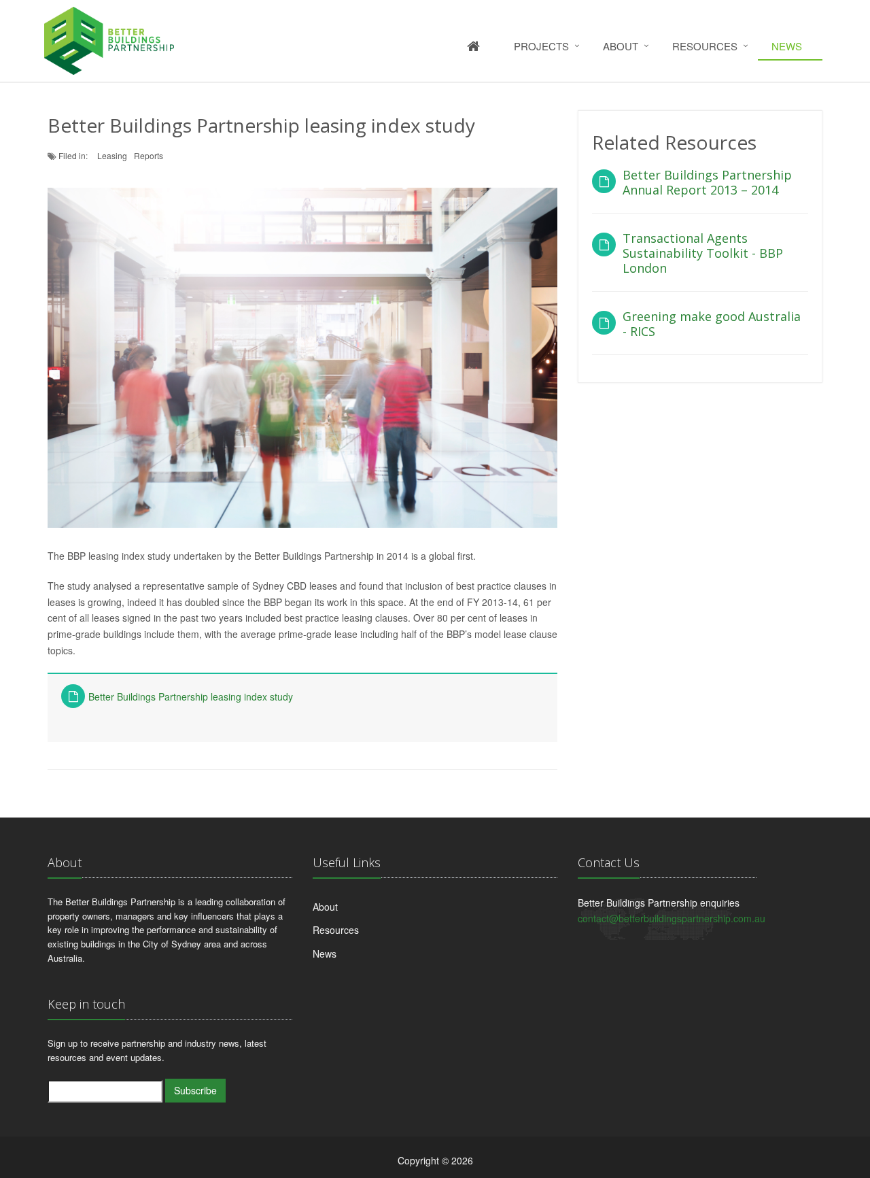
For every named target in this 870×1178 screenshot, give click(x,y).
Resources (704, 46)
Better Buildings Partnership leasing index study (190, 696)
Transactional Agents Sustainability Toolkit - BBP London (703, 253)
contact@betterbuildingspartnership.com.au (671, 918)
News (786, 46)
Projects (541, 46)
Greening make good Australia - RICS (712, 323)
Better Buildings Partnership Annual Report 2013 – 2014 (707, 182)
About (620, 46)
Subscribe (195, 1090)
